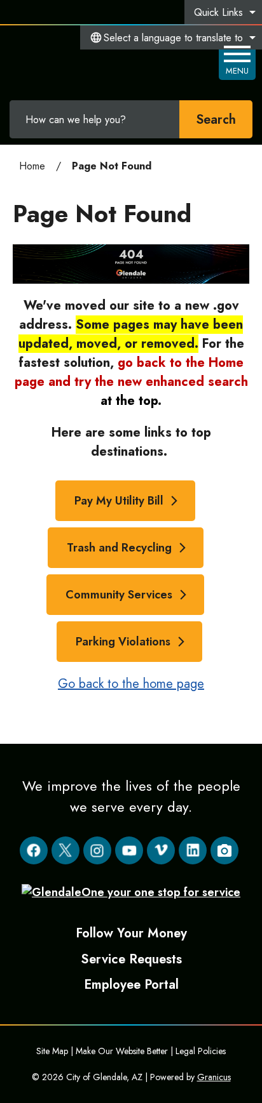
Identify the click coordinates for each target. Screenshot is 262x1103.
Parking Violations (123, 641)
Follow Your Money (131, 932)
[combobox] (171, 37)
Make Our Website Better (122, 1051)
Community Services (119, 594)
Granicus (214, 1077)
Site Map (52, 1051)
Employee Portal (131, 984)
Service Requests (131, 958)
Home (32, 166)
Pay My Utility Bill (118, 500)
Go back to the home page (131, 684)
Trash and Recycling (119, 547)
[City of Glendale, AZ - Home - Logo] (76, 60)
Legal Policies (201, 1051)
